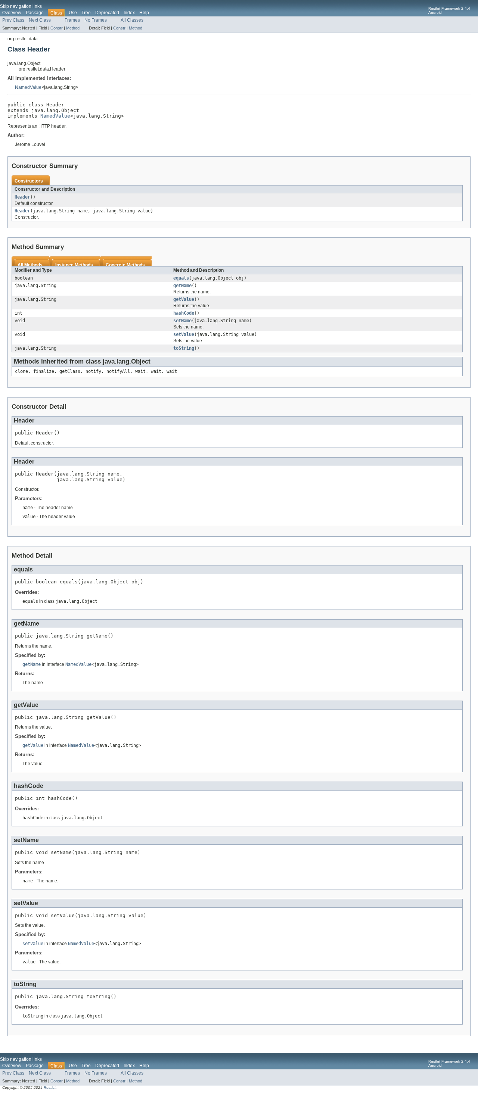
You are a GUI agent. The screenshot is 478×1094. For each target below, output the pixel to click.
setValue (183, 334)
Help (144, 12)
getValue (183, 299)
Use (73, 12)
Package (35, 12)
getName (182, 285)
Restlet (50, 1087)
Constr (56, 28)
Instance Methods (74, 265)
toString (183, 348)
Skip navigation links (21, 6)
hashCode (183, 313)
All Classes (132, 20)
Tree (86, 12)
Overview (11, 12)
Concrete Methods (125, 265)
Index (129, 12)
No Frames (95, 20)
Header (22, 197)
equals (181, 278)
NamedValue (28, 87)
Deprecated (107, 12)
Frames (72, 20)
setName (182, 320)
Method (73, 28)
